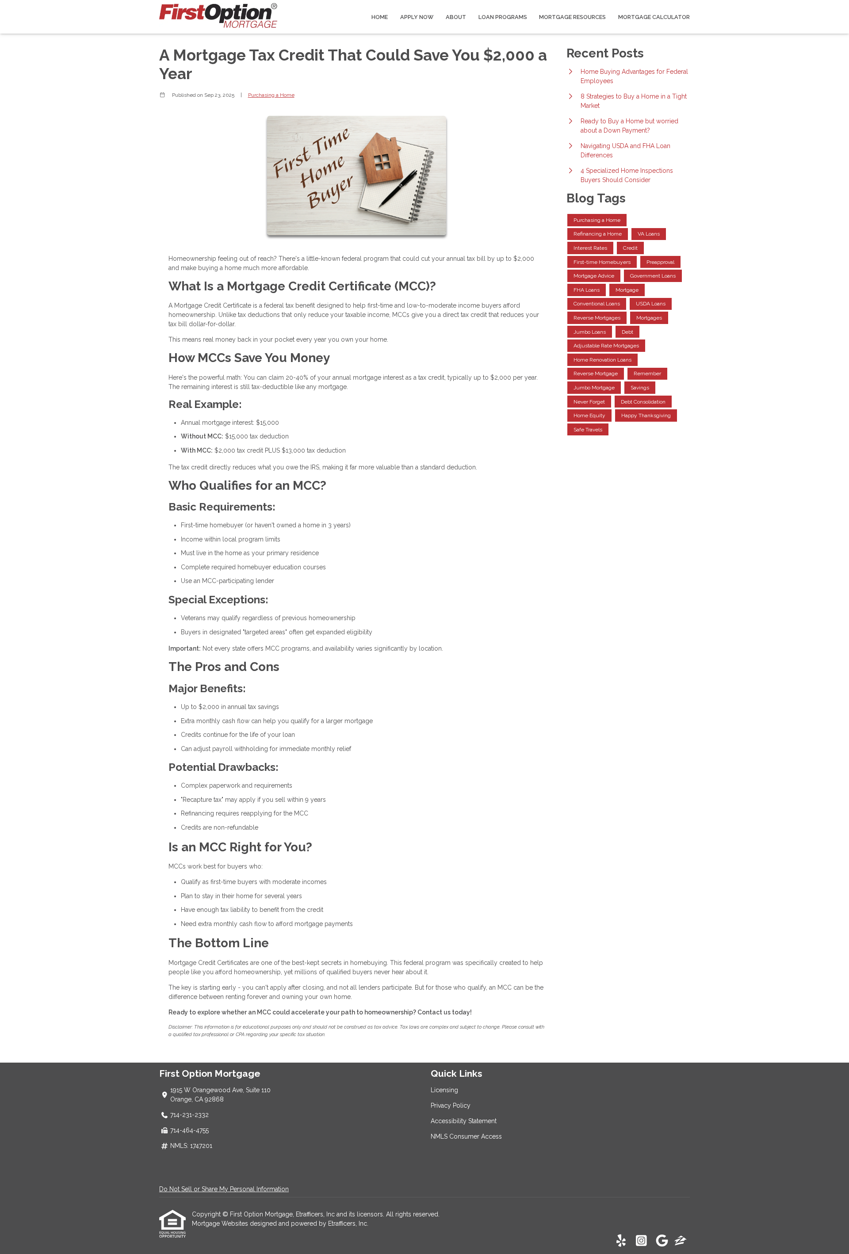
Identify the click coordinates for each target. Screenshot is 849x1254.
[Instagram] (641, 1241)
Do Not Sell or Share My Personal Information (224, 1189)
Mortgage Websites (221, 1223)
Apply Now (416, 17)
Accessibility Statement (464, 1120)
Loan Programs (502, 17)
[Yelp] (621, 1241)
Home (379, 17)
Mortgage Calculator (654, 17)
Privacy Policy (450, 1105)
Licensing (444, 1090)
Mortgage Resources (572, 17)
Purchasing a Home (271, 95)
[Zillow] (680, 1241)
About (456, 17)
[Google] (661, 1241)
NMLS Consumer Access (466, 1136)
